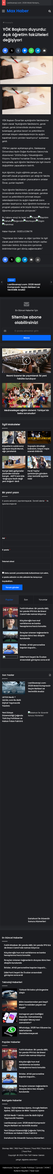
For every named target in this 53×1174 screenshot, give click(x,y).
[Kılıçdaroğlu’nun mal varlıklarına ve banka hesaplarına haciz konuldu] (10, 624)
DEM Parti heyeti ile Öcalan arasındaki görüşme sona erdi (35, 658)
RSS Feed (19, 1148)
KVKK (47, 1167)
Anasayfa (8, 22)
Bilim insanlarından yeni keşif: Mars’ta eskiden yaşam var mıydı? (33, 1005)
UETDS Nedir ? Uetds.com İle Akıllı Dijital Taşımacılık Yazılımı (11, 701)
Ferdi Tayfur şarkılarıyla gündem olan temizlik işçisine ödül (38, 475)
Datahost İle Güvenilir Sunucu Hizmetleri (39, 920)
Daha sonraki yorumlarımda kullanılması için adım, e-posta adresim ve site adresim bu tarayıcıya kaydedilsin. (25, 577)
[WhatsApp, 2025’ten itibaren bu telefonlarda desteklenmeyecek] (9, 1031)
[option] (26, 282)
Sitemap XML (7, 1148)
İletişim (17, 1167)
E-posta (6, 550)
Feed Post (27, 1151)
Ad (4, 538)
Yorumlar (43, 599)
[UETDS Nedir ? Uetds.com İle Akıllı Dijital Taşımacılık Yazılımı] (13, 688)
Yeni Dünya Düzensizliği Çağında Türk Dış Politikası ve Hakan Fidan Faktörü (12, 717)
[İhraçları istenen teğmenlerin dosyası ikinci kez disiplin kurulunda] (10, 636)
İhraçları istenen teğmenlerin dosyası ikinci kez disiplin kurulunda (34, 635)
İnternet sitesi (8, 561)
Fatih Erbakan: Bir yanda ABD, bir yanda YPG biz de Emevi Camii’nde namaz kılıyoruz (34, 611)
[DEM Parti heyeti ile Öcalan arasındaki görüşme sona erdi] (10, 661)
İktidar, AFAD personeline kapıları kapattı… (32, 646)
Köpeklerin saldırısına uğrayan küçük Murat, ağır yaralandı (13, 449)
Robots (27, 1148)
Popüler (9, 599)
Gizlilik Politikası (27, 1167)
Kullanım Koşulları (21, 1171)
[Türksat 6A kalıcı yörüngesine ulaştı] (9, 993)
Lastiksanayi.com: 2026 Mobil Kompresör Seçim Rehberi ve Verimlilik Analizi (39, 687)
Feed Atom (46, 1148)
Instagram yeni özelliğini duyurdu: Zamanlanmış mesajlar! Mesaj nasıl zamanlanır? (31, 1018)
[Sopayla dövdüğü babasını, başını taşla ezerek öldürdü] (39, 437)
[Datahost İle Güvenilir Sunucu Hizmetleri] (39, 813)
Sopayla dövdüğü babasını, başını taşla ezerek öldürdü (38, 449)
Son (26, 599)
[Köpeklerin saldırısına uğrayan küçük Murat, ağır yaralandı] (13, 437)
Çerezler (39, 1167)
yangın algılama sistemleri (26, 1159)
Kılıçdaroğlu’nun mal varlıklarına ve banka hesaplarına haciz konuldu (33, 623)
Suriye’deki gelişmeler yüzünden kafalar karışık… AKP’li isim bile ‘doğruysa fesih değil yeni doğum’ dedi (13, 476)
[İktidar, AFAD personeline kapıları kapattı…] (10, 648)
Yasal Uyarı (34, 1171)
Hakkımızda (7, 1167)
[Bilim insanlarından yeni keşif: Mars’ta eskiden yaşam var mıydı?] (9, 1006)
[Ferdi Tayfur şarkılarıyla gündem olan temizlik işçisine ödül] (39, 462)
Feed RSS (36, 1148)
